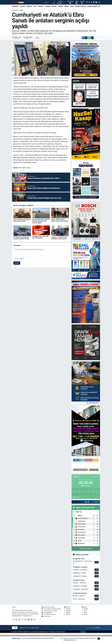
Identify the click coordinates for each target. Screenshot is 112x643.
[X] (16, 619)
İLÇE (35, 6)
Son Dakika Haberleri (50, 614)
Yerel (21, 10)
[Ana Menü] (99, 6)
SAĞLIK (60, 6)
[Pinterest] (19, 619)
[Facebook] (13, 619)
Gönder (17, 263)
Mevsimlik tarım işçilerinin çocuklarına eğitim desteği (21, 237)
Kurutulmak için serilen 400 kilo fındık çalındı (40, 237)
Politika (54, 6)
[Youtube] (28, 619)
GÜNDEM (15, 6)
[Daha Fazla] (92, 37)
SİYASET (41, 6)
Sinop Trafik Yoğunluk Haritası (52, 609)
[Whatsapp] (34, 619)
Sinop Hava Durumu (49, 607)
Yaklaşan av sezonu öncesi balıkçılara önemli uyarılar (59, 237)
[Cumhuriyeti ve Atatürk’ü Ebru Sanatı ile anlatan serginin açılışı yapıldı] (41, 59)
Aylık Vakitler (77, 497)
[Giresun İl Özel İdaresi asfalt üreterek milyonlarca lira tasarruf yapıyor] (41, 213)
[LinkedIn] (25, 619)
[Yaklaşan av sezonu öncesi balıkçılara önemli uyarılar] (60, 230)
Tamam (83, 631)
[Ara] (99, 2)
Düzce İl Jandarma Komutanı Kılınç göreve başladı (21, 220)
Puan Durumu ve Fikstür (50, 610)
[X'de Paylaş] (85, 37)
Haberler (15, 10)
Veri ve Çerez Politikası (73, 631)
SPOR (72, 6)
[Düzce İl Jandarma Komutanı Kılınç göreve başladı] (22, 213)
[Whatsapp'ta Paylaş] (89, 37)
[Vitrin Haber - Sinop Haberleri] (18, 2)
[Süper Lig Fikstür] (98, 554)
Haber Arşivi (47, 616)
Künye (85, 607)
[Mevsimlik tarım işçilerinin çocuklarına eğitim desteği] (22, 230)
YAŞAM (47, 6)
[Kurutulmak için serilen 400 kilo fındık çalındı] (41, 230)
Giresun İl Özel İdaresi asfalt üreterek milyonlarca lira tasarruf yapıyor (40, 221)
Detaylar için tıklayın (86, 548)
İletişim (68, 607)
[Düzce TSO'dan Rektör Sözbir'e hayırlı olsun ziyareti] (60, 213)
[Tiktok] (31, 619)
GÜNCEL (29, 6)
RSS (15, 627)
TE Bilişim (97, 627)
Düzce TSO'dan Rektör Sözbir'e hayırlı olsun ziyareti (59, 220)
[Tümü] (98, 81)
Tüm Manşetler (48, 612)
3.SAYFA (22, 6)
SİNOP (66, 6)
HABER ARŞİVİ (92, 6)
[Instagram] (22, 619)
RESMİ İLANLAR (80, 6)
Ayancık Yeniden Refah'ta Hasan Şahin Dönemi (40, 638)
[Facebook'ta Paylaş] (83, 37)
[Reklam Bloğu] (86, 59)
